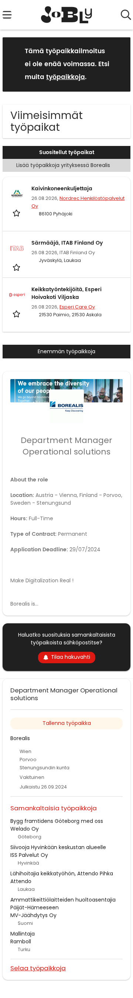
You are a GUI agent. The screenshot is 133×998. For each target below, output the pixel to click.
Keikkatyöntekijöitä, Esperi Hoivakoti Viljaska (66, 293)
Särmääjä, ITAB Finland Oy (67, 243)
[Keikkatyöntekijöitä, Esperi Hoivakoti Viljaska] (17, 295)
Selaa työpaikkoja (38, 968)
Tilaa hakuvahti (70, 657)
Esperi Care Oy (77, 307)
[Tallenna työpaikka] (17, 212)
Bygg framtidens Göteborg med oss (56, 821)
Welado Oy (24, 828)
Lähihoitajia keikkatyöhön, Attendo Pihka (61, 873)
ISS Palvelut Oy (29, 855)
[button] (119, 64)
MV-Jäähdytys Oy (33, 915)
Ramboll (20, 941)
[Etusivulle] (66, 14)
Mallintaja (22, 933)
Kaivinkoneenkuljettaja (61, 189)
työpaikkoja (65, 77)
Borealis (20, 738)
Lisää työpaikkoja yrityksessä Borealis (63, 165)
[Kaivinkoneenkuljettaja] (17, 194)
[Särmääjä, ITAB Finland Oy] (17, 248)
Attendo (20, 881)
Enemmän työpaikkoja (66, 351)
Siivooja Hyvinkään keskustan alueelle (58, 847)
